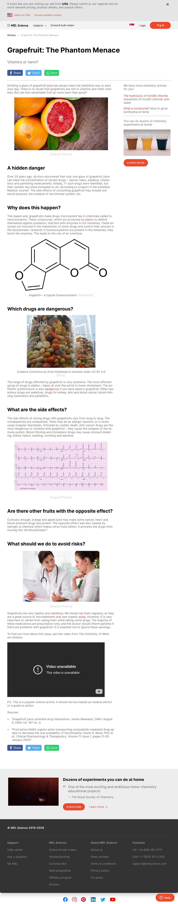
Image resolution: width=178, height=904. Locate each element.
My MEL (12, 863)
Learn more (135, 162)
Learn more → (98, 806)
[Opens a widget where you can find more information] (165, 898)
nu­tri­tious (57, 613)
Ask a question (17, 856)
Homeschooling (59, 856)
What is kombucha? (136, 108)
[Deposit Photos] (61, 154)
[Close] (167, 4)
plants (89, 219)
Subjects (38, 25)
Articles (11, 35)
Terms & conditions (103, 863)
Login (142, 25)
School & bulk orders (62, 25)
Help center (15, 849)
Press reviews (100, 856)
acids (82, 616)
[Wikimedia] (85, 295)
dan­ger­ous (52, 389)
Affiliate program (60, 877)
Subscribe (73, 806)
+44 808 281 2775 (150, 849)
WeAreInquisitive (60, 870)
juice (50, 85)
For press (97, 877)
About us (97, 849)
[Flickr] (61, 375)
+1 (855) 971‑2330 (152, 856)
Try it (160, 25)
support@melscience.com (149, 863)
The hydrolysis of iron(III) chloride (146, 95)
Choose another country (48, 15)
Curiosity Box (58, 863)
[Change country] (131, 25)
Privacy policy (100, 870)
